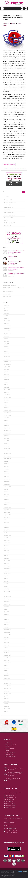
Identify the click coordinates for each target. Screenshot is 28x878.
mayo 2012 (6, 645)
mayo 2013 (6, 614)
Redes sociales (7, 217)
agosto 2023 (6, 369)
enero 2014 (6, 594)
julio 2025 (6, 338)
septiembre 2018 (7, 458)
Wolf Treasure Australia (8, 291)
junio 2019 (6, 438)
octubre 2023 (7, 366)
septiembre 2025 (7, 333)
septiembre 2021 (7, 397)
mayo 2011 (6, 670)
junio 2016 (6, 522)
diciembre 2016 (7, 507)
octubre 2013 (7, 601)
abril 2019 (6, 443)
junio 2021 (6, 400)
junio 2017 (6, 494)
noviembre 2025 (7, 328)
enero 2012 (6, 652)
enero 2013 (6, 624)
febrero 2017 (7, 502)
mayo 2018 (6, 468)
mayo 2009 (6, 701)
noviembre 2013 (7, 599)
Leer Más (24, 871)
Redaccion (13, 23)
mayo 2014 (6, 583)
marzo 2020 (6, 425)
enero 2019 (6, 451)
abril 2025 (6, 346)
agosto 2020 (6, 417)
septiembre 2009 (7, 693)
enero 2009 (6, 711)
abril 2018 (6, 471)
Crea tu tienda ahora (10, 752)
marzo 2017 (6, 499)
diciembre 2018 (7, 453)
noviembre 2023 (7, 364)
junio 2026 (6, 310)
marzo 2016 (6, 527)
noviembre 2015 (7, 537)
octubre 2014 (7, 571)
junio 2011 (6, 668)
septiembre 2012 (7, 634)
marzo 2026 (6, 318)
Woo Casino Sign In (7, 296)
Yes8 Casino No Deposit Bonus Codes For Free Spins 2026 (15, 773)
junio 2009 (6, 698)
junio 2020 (6, 423)
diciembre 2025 (7, 326)
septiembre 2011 (7, 662)
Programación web (8, 215)
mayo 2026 (6, 313)
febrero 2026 (7, 320)
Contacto (7, 750)
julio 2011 (6, 665)
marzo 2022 (6, 387)
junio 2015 (6, 550)
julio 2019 (6, 435)
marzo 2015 (6, 558)
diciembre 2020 (7, 410)
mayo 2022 (6, 382)
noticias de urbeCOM (8, 212)
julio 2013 (6, 609)
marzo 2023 (6, 379)
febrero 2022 (7, 389)
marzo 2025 (6, 348)
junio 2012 (6, 642)
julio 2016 (6, 520)
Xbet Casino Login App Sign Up (9, 285)
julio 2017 (6, 491)
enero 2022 (6, 392)
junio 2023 (6, 374)
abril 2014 (6, 586)
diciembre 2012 (7, 627)
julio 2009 (6, 696)
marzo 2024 (6, 354)
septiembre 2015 (7, 542)
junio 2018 (6, 466)
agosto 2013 (6, 606)
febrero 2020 (7, 428)
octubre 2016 (7, 512)
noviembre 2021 (7, 394)
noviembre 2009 (7, 688)
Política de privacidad (10, 745)
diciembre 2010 (7, 683)
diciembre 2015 (7, 535)
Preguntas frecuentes (10, 756)
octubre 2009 (7, 691)
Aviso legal (7, 746)
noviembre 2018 (7, 456)
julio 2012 (6, 639)
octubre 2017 (7, 484)
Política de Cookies (9, 748)
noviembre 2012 (7, 629)
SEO (5, 220)
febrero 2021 (7, 405)
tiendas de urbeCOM (8, 222)
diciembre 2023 (7, 361)
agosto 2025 (6, 336)
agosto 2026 (6, 305)
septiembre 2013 (7, 604)
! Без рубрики (7, 199)
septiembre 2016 (7, 514)
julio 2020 (6, 420)
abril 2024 (6, 351)
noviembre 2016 (7, 509)
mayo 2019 (6, 440)
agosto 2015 (6, 545)
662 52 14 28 (11, 825)
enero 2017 (6, 504)
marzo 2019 (6, 445)
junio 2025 (6, 341)
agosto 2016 (6, 517)
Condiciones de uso (10, 743)
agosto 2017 (6, 489)
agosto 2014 (6, 576)
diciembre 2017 (7, 479)
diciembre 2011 (7, 655)
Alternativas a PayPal (12, 256)
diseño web (6, 205)
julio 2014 (6, 578)
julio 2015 (6, 548)
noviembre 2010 (7, 685)
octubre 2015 (7, 540)
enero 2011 (6, 680)
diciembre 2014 (7, 565)
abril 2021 (6, 402)
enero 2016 (6, 532)
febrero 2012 (7, 650)
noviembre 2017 (7, 481)
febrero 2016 (7, 530)
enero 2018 (6, 476)
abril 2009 (6, 703)
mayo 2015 (6, 553)
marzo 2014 (6, 588)
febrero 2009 (7, 708)
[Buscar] (23, 192)
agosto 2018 (6, 461)
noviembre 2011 (7, 657)
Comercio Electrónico (8, 202)
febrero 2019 (7, 448)
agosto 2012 (6, 637)
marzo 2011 (6, 675)
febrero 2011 (7, 678)
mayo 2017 (6, 497)
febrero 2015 (7, 560)
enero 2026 (6, 323)
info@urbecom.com (11, 828)
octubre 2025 (7, 331)
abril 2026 (6, 315)
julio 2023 (6, 371)
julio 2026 (6, 308)
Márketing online (7, 207)
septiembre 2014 (7, 573)
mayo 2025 (6, 343)
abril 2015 (6, 555)
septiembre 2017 (7, 486)
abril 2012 (6, 647)
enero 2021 (6, 407)
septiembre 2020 (7, 415)
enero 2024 (6, 359)
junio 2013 (6, 611)
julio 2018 (6, 463)
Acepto (20, 871)
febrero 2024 (7, 356)
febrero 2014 (7, 591)
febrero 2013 (7, 622)
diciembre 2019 (7, 430)
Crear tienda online (10, 807)
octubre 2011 (7, 660)
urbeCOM (6, 225)
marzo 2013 (6, 619)
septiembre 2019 (7, 433)
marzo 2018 (6, 474)
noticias (6, 210)
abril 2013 (6, 617)
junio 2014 (6, 581)
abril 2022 (6, 384)
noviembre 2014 (7, 568)
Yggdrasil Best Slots (7, 294)
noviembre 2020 (7, 412)
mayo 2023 (6, 377)
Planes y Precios (9, 754)
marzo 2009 (6, 706)
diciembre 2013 (7, 596)
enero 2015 (6, 563)
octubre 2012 (7, 632)
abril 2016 (6, 525)
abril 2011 (6, 673)
